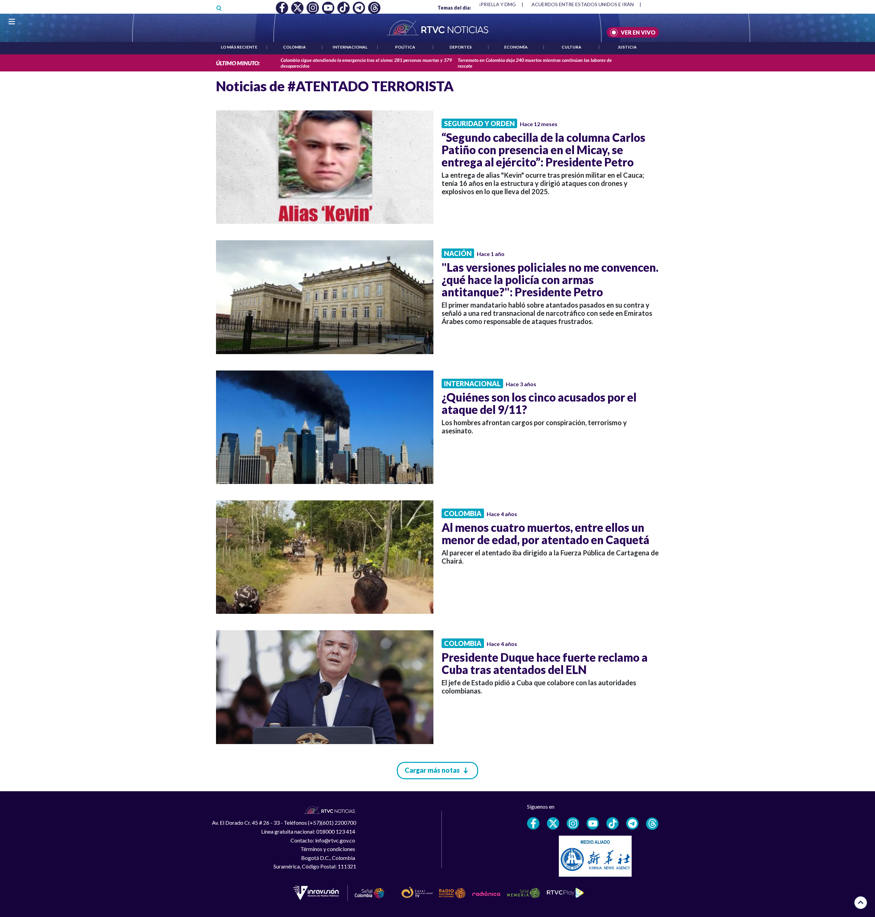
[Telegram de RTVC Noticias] (632, 823)
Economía (516, 47)
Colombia (294, 47)
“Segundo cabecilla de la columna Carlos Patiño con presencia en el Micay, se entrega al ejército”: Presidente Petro (543, 150)
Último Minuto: (238, 63)
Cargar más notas (432, 770)
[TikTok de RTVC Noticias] (612, 823)
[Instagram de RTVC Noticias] (573, 823)
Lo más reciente (239, 47)
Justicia (627, 47)
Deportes (460, 47)
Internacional (350, 47)
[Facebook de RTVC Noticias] (533, 823)
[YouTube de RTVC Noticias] (593, 823)
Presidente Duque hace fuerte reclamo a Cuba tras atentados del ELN (545, 663)
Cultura (571, 47)
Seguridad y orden (479, 123)
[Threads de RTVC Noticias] (652, 824)
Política (405, 47)
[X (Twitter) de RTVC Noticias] (553, 823)
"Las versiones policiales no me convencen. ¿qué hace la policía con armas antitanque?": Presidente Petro (550, 279)
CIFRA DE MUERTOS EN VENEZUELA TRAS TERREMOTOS (595, 4)
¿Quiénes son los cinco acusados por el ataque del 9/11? (539, 403)
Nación (458, 253)
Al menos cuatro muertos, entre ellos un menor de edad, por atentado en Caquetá (545, 534)
